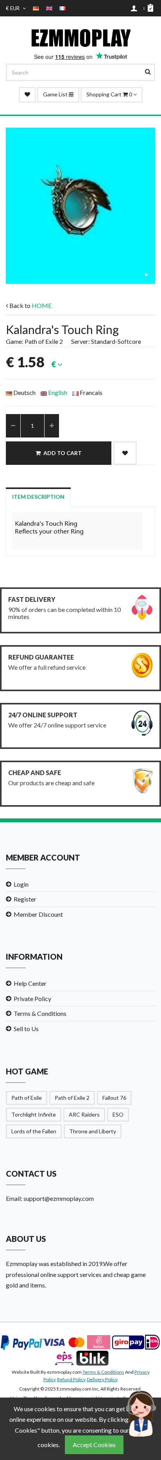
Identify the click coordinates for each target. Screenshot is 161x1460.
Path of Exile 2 (72, 1097)
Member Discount (38, 914)
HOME (42, 305)
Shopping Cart (109, 94)
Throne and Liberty (92, 1131)
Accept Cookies (94, 1444)
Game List (56, 94)
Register (25, 899)
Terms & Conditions (40, 1013)
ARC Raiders (84, 1114)
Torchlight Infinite (33, 1114)
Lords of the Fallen (33, 1131)
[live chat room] (141, 1412)
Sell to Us (26, 1028)
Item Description (38, 496)
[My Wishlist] (27, 95)
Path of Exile (26, 1097)
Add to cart (62, 453)
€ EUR (13, 8)
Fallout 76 (114, 1097)
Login (21, 884)
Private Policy (32, 998)
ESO (118, 1114)
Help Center (30, 983)
